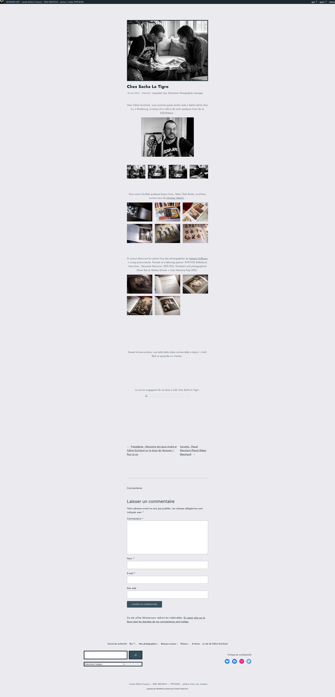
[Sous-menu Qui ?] (135, 643)
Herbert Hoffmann (198, 258)
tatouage (198, 93)
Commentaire (135, 518)
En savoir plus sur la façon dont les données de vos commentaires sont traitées (166, 619)
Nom (130, 558)
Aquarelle (157, 93)
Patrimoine (173, 93)
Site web (131, 588)
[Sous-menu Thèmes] (188, 643)
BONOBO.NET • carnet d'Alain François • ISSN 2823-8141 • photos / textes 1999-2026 (45, 1)
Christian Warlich (175, 198)
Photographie (186, 93)
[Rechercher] (135, 655)
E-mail (131, 573)
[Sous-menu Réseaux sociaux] (177, 643)
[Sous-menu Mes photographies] (157, 643)
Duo (165, 93)
